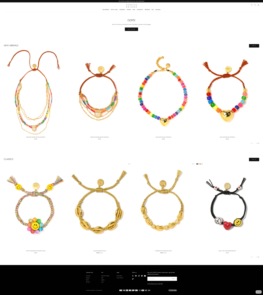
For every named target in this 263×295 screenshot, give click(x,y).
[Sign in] (255, 5)
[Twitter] (132, 275)
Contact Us (88, 275)
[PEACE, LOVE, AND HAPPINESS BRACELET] (227, 205)
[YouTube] (144, 275)
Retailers (103, 280)
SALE (153, 9)
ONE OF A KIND (114, 9)
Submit (173, 278)
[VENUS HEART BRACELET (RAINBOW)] (227, 92)
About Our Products (105, 275)
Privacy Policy (119, 275)
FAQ (102, 278)
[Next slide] (257, 143)
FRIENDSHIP (147, 9)
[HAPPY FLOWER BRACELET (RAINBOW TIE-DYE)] (36, 205)
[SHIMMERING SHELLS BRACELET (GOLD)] (163, 205)
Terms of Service (120, 278)
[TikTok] (132, 278)
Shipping (88, 278)
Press (102, 282)
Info (102, 272)
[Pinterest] (135, 275)
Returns (87, 280)
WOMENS (129, 9)
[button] (252, 5)
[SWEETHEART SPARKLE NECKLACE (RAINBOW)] (36, 92)
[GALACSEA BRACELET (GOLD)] (100, 205)
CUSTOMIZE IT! (140, 9)
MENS (134, 9)
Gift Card (88, 282)
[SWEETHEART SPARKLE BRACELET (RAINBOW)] (100, 92)
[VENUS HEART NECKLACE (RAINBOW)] (163, 92)
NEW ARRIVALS (106, 9)
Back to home (131, 29)
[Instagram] (138, 275)
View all (254, 45)
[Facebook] (141, 275)
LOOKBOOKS (122, 9)
